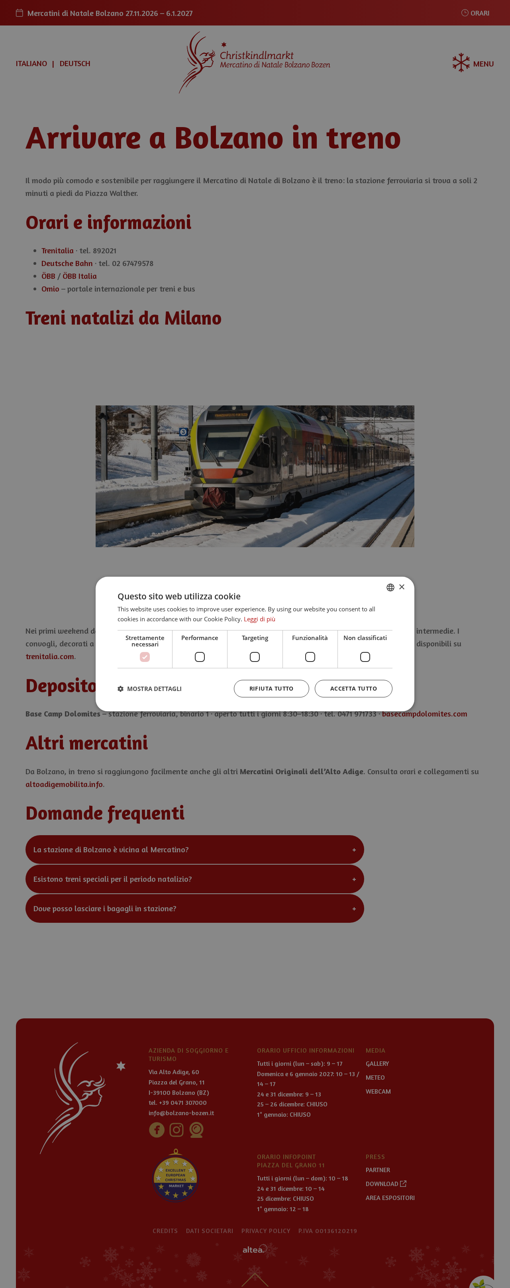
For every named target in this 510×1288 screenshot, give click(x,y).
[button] (150, 688)
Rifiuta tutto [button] (271, 688)
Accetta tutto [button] (353, 688)
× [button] (401, 587)
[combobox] (390, 587)
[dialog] (255, 644)
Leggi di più (259, 619)
